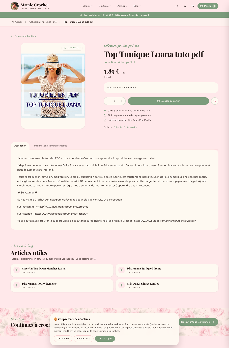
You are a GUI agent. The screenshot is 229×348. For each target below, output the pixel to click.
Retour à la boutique (26, 36)
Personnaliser (83, 338)
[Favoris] (192, 6)
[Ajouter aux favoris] (214, 101)
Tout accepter (105, 338)
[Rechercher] (176, 6)
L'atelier (121, 6)
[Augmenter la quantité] (121, 101)
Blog (135, 6)
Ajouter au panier (170, 101)
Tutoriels (86, 6)
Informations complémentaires (50, 145)
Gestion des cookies (108, 331)
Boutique (103, 6)
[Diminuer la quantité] (107, 101)
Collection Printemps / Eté (42, 21)
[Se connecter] (184, 6)
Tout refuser (62, 338)
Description (20, 145)
